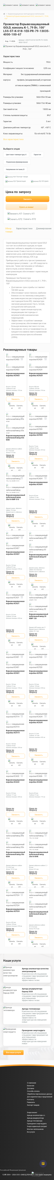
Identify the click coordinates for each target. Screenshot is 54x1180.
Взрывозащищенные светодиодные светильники (26, 14)
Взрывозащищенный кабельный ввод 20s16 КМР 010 (15, 497)
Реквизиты (31, 1102)
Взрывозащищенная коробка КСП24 (15, 910)
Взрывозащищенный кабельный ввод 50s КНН (15, 854)
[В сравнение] (22, 359)
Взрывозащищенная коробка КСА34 (38, 721)
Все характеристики (13, 139)
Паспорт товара (22, 177)
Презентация (21, 181)
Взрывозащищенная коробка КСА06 (38, 781)
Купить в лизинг (26, 207)
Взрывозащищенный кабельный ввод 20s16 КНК (38, 854)
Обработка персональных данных (39, 1094)
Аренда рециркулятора (35, 1118)
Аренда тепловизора (31, 1009)
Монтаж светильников (35, 1129)
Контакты (30, 1100)
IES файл (45, 181)
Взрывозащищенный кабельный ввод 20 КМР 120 (38, 616)
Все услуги (31, 1132)
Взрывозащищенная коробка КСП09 (38, 434)
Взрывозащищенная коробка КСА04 (38, 483)
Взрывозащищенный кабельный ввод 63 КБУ (38, 557)
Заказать (27, 199)
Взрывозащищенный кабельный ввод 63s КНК (15, 438)
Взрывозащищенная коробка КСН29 (38, 374)
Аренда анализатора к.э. (36, 1115)
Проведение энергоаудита (33, 1030)
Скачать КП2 (29, 219)
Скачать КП (29, 213)
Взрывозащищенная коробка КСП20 (38, 672)
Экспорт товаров (33, 1105)
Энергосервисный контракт (37, 1126)
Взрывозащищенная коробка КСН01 (15, 672)
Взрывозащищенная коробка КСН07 (15, 553)
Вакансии (30, 1086)
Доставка (30, 1088)
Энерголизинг (32, 1112)
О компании (31, 1083)
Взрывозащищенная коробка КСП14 (15, 731)
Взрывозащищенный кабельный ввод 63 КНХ (38, 914)
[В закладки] (50, 30)
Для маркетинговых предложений (39, 1097)
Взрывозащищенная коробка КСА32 (15, 781)
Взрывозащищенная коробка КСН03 (15, 374)
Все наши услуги (13, 1052)
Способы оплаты (33, 1091)
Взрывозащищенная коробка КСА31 (15, 602)
